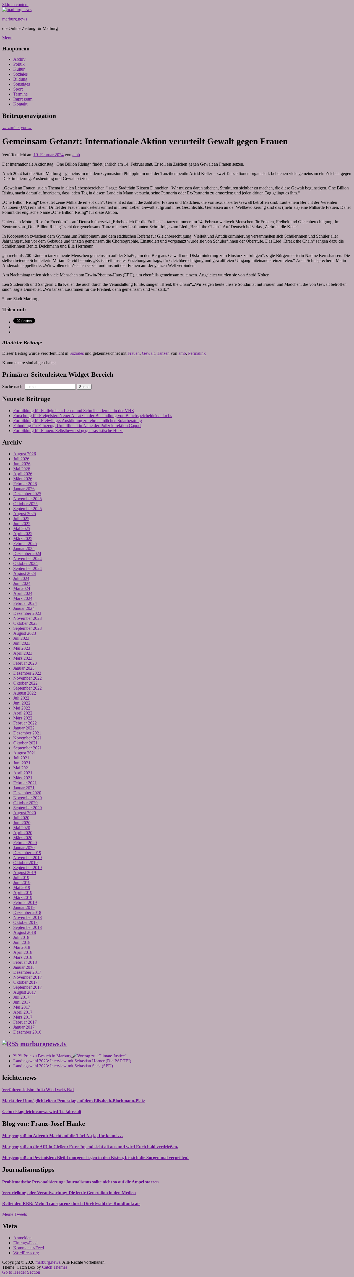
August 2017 (24, 992)
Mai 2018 (21, 947)
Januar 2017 (24, 1027)
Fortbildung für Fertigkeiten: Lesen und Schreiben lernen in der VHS (73, 410)
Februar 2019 (25, 902)
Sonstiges (21, 84)
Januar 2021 (24, 787)
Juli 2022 (21, 698)
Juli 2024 (21, 578)
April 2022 (22, 713)
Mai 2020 (21, 827)
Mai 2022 (21, 708)
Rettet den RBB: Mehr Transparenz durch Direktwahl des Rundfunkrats (71, 1203)
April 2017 (22, 1012)
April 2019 (22, 892)
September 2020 (27, 807)
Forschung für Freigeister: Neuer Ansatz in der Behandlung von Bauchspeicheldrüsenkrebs (92, 415)
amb (76, 154)
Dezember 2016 (27, 1032)
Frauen (133, 353)
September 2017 (27, 987)
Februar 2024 (25, 603)
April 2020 (22, 832)
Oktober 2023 (25, 623)
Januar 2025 (24, 548)
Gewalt (148, 353)
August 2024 (24, 573)
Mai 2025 (21, 528)
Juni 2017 (21, 1002)
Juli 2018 (21, 937)
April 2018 (22, 952)
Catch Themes (54, 1267)
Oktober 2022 (25, 683)
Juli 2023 (21, 638)
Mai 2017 (21, 1007)
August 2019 (24, 872)
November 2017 (27, 977)
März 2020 (22, 837)
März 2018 (22, 957)
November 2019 (27, 857)
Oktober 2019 (25, 862)
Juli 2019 (21, 877)
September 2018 (27, 927)
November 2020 (27, 797)
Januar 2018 (24, 967)
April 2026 (22, 473)
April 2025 (22, 533)
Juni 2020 (21, 822)
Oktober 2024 (25, 563)
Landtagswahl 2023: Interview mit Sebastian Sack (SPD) (63, 1065)
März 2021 (22, 777)
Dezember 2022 (27, 673)
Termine (20, 94)
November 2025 (27, 498)
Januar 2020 (24, 847)
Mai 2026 (21, 468)
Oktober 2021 (25, 743)
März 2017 (22, 1017)
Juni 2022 (21, 703)
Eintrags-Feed (25, 1242)
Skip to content (15, 4)
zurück (11, 127)
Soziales (20, 74)
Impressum (22, 99)
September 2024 (27, 568)
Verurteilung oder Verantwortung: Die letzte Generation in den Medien (69, 1192)
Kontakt (20, 104)
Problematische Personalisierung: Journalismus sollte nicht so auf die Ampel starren (80, 1182)
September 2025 (27, 508)
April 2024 (22, 593)
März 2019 (22, 897)
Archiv (19, 59)
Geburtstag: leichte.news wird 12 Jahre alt (41, 1111)
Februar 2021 (25, 782)
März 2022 (22, 718)
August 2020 (24, 812)
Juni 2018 (21, 942)
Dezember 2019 (27, 852)
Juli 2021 (21, 758)
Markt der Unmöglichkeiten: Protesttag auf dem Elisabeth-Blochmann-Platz (73, 1100)
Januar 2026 (24, 488)
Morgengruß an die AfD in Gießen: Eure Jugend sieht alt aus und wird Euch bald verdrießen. (90, 1146)
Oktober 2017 (25, 982)
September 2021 (27, 748)
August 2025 (24, 513)
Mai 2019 (21, 887)
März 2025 (22, 538)
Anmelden (22, 1237)
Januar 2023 (24, 668)
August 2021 (24, 753)
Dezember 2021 (27, 733)
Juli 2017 (21, 997)
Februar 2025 (25, 543)
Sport (18, 89)
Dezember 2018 (27, 912)
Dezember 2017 (27, 972)
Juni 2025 (21, 523)
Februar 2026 (25, 483)
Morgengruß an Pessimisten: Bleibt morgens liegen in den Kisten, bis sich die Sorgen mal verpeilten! (95, 1157)
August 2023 (24, 633)
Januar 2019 (24, 907)
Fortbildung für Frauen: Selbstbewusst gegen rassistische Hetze (68, 430)
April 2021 (22, 772)
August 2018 (24, 932)
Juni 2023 (21, 643)
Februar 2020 (25, 842)
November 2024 (27, 558)
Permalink (197, 353)
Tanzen (163, 353)
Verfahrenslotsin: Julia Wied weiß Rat (38, 1089)
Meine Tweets (14, 1214)
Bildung (20, 79)
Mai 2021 (21, 767)
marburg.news (14, 19)
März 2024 (22, 598)
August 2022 (24, 693)
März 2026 (22, 478)
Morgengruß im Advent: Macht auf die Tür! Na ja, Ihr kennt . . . (62, 1135)
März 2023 (22, 658)
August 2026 (24, 453)
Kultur (19, 69)
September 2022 (27, 688)
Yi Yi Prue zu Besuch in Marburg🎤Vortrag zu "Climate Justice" (70, 1056)
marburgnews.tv (43, 1043)
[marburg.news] (17, 9)
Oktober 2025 (25, 503)
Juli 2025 (21, 518)
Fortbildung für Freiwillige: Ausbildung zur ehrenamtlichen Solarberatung (77, 420)
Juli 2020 (21, 817)
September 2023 (27, 628)
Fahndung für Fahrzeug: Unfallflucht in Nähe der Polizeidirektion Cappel (77, 425)
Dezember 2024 (27, 553)
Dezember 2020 (27, 792)
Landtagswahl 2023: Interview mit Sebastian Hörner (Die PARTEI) (72, 1060)
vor (26, 127)
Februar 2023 (25, 663)
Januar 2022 (24, 728)
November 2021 (27, 738)
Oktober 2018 (25, 922)
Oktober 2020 (25, 802)
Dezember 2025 (27, 493)
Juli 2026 (21, 458)
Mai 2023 (21, 648)
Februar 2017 (25, 1022)
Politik (19, 64)
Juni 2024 (21, 583)
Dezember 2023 (27, 613)
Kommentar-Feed (28, 1247)
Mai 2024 (21, 588)
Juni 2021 (21, 762)
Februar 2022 (25, 723)
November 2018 (27, 917)
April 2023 (22, 653)
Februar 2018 (25, 962)
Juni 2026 (21, 463)
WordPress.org (26, 1252)
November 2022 (27, 678)
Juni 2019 (21, 882)
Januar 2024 (24, 608)
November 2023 (27, 618)
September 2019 (27, 867)
